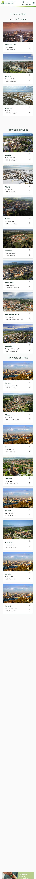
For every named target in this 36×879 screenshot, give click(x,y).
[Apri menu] (33, 3)
